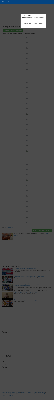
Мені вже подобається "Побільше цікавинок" (33, 23)
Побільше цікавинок (7, 2)
